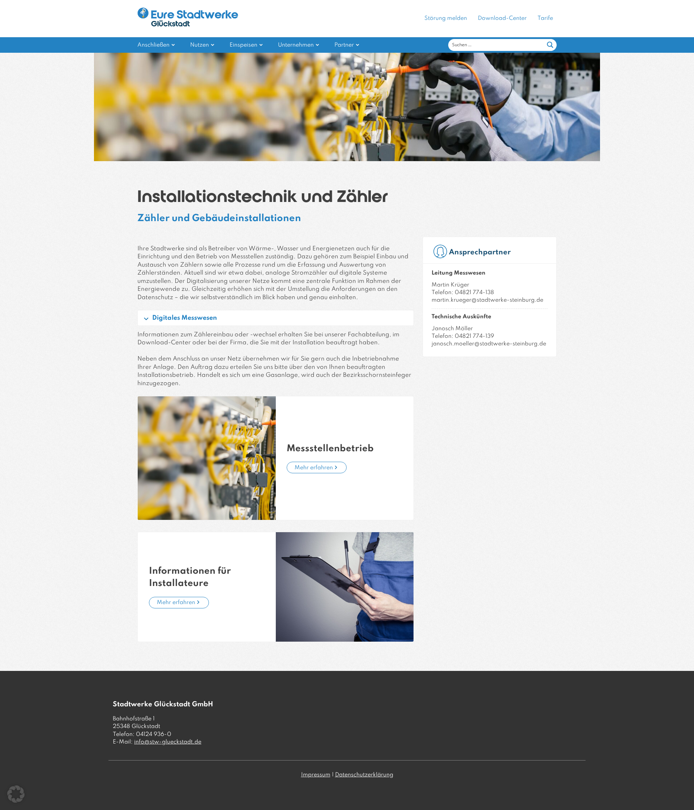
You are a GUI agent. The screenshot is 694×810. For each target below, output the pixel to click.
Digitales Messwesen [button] (184, 318)
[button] (16, 794)
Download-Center (502, 18)
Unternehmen (296, 45)
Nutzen (199, 45)
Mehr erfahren (314, 468)
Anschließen (153, 45)
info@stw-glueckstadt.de (167, 742)
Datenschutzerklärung (364, 775)
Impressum (315, 775)
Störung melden (445, 18)
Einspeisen (243, 45)
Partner (344, 45)
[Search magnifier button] (550, 45)
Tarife (545, 18)
